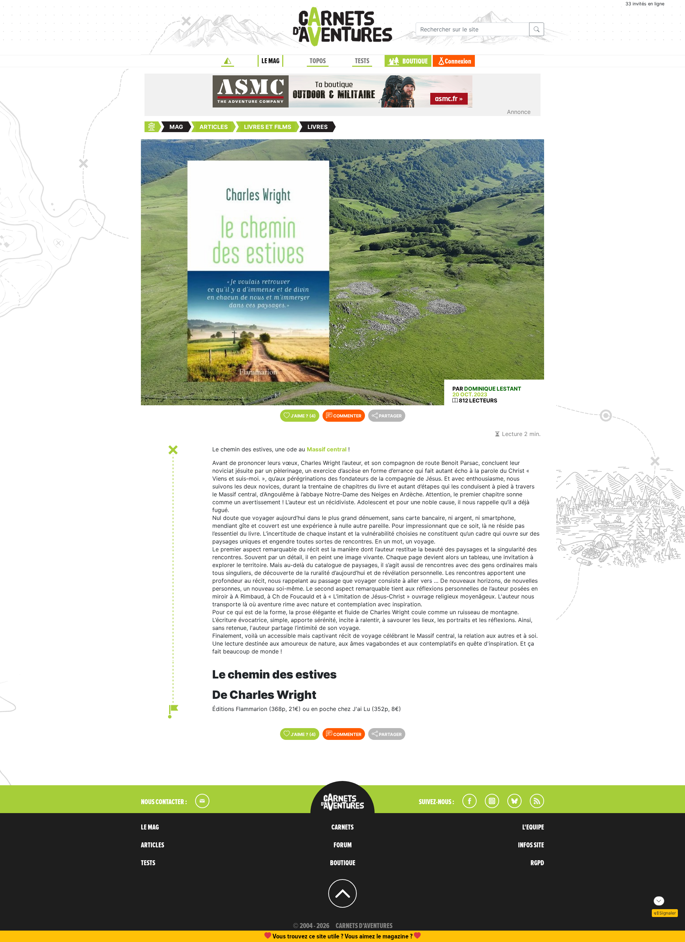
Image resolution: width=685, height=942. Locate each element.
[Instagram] (489, 806)
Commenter (346, 416)
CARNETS (342, 827)
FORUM (343, 845)
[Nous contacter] (198, 806)
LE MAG (270, 61)
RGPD (537, 863)
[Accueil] (227, 61)
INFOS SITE (531, 845)
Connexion (458, 61)
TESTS (362, 61)
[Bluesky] (511, 806)
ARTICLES (152, 845)
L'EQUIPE (533, 827)
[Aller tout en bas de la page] (659, 901)
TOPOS (318, 61)
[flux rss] (533, 806)
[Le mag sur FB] (466, 806)
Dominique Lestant (492, 388)
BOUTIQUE (415, 61)
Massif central (326, 449)
